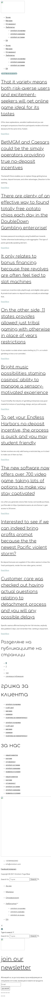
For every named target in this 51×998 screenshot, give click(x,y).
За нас (8, 17)
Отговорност (11, 24)
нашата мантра (12, 755)
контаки (9, 758)
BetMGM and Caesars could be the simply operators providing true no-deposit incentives (25, 155)
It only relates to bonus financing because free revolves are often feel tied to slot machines (24, 269)
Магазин (9, 21)
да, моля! (5, 988)
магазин (9, 711)
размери (9, 714)
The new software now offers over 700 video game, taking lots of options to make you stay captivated (25, 481)
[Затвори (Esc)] (9, 992)
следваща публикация (14, 676)
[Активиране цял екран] (4, 992)
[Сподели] (6, 992)
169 (7, 673)
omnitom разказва (17, 34)
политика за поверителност (16, 718)
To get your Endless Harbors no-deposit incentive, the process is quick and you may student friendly (25, 430)
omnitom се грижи (17, 37)
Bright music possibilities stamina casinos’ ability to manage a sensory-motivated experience (24, 380)
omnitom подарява (17, 31)
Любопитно (10, 27)
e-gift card (10, 708)
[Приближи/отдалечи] (2, 992)
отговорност (11, 762)
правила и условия (13, 772)
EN (7, 40)
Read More (5, 134)
